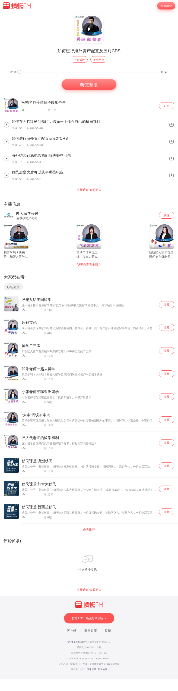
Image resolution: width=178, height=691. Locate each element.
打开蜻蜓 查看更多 (89, 590)
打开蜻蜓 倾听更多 (89, 190)
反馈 (108, 630)
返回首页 (90, 630)
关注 (166, 215)
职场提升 (13, 287)
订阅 (166, 106)
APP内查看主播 (87, 264)
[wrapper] (89, 345)
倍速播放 (79, 60)
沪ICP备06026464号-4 (78, 642)
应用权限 (91, 669)
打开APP (166, 6)
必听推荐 (89, 529)
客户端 (71, 630)
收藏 (166, 304)
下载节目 (98, 60)
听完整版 (89, 84)
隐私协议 (102, 669)
